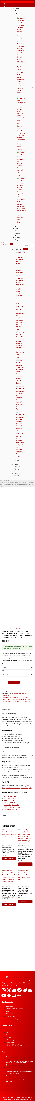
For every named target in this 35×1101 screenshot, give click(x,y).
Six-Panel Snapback (10, 796)
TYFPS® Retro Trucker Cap (12, 807)
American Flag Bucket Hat (11, 805)
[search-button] (25, 249)
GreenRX (18, 699)
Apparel (12, 629)
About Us (16, 461)
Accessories (20, 38)
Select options (9, 858)
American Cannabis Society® (13, 697)
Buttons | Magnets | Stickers (19, 66)
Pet (18, 196)
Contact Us (17, 470)
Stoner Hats (5, 701)
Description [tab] (6, 709)
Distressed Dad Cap (10, 798)
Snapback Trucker (9, 800)
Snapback (27, 699)
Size (3, 671)
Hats (18, 95)
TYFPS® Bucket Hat (9, 803)
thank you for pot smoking (16, 701)
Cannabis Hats (11, 699)
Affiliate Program (17, 475)
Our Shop (18, 249)
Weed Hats (28, 701)
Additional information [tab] (9, 713)
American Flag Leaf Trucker (12, 809)
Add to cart (14, 682)
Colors (4, 664)
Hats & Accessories (25, 629)
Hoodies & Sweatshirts (13, 788)
